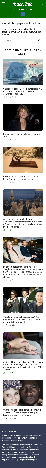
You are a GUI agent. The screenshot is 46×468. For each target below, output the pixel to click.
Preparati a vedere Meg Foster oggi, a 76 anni (21, 135)
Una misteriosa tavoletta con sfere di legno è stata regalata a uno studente (20, 177)
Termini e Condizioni (34, 435)
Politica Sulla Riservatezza (13, 435)
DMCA (24, 438)
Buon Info (23, 4)
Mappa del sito (17, 440)
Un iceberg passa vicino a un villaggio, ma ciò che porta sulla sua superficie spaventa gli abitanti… (22, 91)
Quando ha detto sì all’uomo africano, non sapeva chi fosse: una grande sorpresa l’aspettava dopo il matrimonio (22, 412)
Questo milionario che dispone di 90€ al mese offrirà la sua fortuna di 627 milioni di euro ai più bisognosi (22, 319)
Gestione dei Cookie (11, 438)
